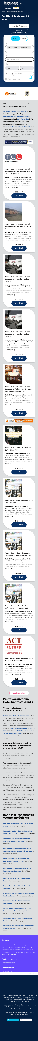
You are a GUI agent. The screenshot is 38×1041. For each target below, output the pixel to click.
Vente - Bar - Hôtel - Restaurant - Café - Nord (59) (19, 449)
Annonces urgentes (14, 79)
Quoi (6, 43)
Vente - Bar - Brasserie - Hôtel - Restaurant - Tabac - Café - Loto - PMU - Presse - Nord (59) (19, 389)
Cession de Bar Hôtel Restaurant (17, 127)
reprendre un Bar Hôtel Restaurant (16, 117)
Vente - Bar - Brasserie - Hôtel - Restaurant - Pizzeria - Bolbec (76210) (18, 279)
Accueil (3, 11)
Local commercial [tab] (19, 31)
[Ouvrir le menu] (32, 5)
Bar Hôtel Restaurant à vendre (14, 111)
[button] (11, 47)
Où (6, 55)
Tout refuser (32, 973)
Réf (6, 73)
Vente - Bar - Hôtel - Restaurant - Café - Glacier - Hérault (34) (19, 607)
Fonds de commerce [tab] (19, 26)
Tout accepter (13, 1020)
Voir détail (19, 196)
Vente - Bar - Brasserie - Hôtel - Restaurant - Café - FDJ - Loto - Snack (18, 226)
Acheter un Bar (23, 119)
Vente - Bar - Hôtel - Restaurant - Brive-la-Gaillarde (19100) (19, 660)
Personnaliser (26, 1020)
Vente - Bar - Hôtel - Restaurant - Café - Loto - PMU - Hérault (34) (19, 554)
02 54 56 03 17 (7, 972)
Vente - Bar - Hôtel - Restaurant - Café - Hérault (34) (19, 502)
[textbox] (19, 50)
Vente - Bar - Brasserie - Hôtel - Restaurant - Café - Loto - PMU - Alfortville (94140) (18, 171)
